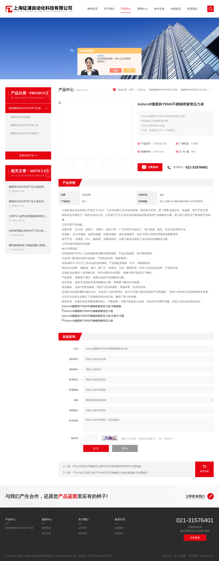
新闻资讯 (46, 528)
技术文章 (159, 8)
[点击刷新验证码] (110, 438)
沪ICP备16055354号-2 (100, 555)
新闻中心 (142, 8)
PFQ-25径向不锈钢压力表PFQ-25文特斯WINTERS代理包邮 (107, 466)
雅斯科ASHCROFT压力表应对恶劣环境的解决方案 (28, 201)
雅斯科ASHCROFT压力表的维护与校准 (28, 186)
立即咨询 (153, 167)
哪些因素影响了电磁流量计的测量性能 (28, 245)
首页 (131, 89)
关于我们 (109, 8)
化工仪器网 (180, 555)
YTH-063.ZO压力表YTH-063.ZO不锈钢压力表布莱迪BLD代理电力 (110, 472)
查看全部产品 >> (28, 155)
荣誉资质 (82, 533)
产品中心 (126, 8)
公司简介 (82, 528)
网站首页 (92, 8)
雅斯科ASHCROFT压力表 (193, 89)
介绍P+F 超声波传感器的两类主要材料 (28, 216)
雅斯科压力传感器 (20, 117)
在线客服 (195, 537)
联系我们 (192, 8)
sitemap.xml (207, 555)
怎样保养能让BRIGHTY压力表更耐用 (28, 230)
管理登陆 (193, 555)
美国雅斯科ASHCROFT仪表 (163, 89)
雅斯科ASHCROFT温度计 (25, 133)
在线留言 (176, 8)
